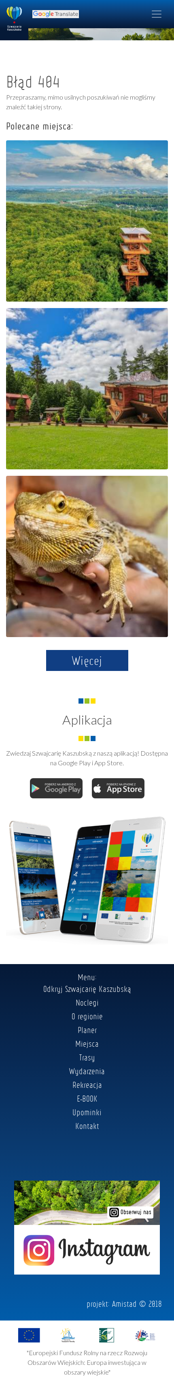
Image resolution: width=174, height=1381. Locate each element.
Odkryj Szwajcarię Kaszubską (87, 988)
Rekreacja (87, 1084)
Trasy (87, 1057)
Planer (87, 1030)
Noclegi (87, 1002)
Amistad (124, 1303)
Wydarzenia (87, 1071)
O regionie (87, 1016)
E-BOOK (87, 1098)
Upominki (87, 1112)
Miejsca (87, 1043)
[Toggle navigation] (157, 14)
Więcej (87, 660)
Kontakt (87, 1126)
